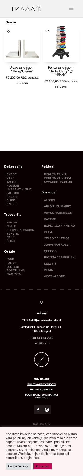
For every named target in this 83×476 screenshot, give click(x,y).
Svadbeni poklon (58, 181)
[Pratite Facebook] (38, 409)
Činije (11, 226)
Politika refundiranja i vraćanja (41, 396)
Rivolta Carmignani (59, 257)
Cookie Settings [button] (18, 466)
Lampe (12, 263)
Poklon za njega (57, 178)
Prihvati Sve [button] (42, 466)
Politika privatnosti (41, 384)
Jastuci (13, 193)
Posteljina (16, 270)
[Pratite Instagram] (46, 409)
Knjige (12, 204)
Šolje (11, 241)
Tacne (11, 181)
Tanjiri (12, 222)
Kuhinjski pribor (20, 230)
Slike (11, 200)
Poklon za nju (55, 174)
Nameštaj (14, 274)
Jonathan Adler (57, 244)
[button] (8, 31)
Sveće (12, 174)
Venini (49, 270)
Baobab (50, 219)
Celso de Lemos (56, 238)
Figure (12, 196)
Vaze (10, 178)
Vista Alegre (54, 276)
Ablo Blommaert (57, 206)
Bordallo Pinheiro (59, 225)
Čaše (11, 237)
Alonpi (49, 200)
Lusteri (13, 267)
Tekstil (13, 233)
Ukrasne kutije (19, 189)
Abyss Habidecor (58, 212)
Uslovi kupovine (41, 389)
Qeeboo (50, 251)
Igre (10, 259)
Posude (13, 185)
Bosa (48, 232)
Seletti (50, 263)
